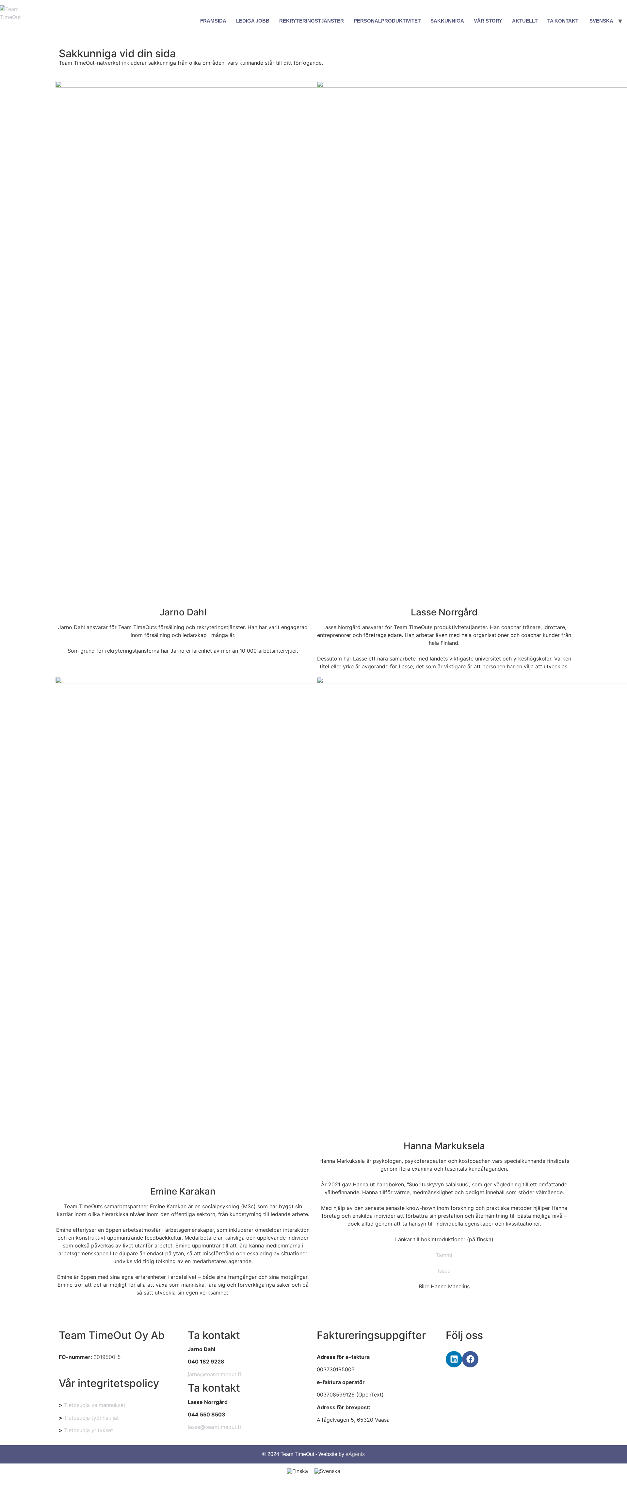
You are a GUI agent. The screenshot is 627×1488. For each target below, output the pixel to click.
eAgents (355, 1454)
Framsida (213, 21)
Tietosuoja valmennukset (94, 1405)
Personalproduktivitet (387, 21)
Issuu (444, 1270)
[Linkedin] (454, 1359)
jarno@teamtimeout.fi (214, 1374)
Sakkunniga (447, 21)
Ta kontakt (562, 21)
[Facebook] (470, 1359)
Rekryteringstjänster (311, 21)
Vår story (488, 21)
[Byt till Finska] (297, 1471)
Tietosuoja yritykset (88, 1430)
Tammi (444, 1255)
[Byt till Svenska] (327, 1471)
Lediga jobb (252, 21)
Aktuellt (525, 21)
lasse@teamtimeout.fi (214, 1427)
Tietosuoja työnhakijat (91, 1417)
